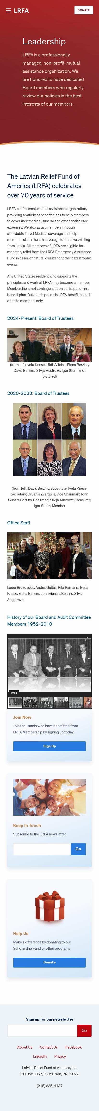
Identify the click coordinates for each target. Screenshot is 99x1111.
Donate (84, 10)
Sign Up (49, 746)
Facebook (73, 1047)
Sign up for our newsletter (49, 1019)
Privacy (60, 1056)
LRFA (21, 10)
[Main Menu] (8, 10)
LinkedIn (40, 1056)
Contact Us (49, 1047)
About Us (24, 1047)
